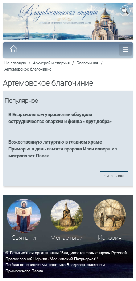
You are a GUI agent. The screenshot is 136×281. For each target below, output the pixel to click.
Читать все (114, 176)
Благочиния (87, 63)
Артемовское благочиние (27, 69)
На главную (15, 63)
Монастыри (66, 237)
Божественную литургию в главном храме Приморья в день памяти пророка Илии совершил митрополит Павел (62, 148)
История (109, 237)
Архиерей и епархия (51, 63)
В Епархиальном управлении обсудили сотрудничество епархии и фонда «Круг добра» (60, 118)
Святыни (24, 237)
